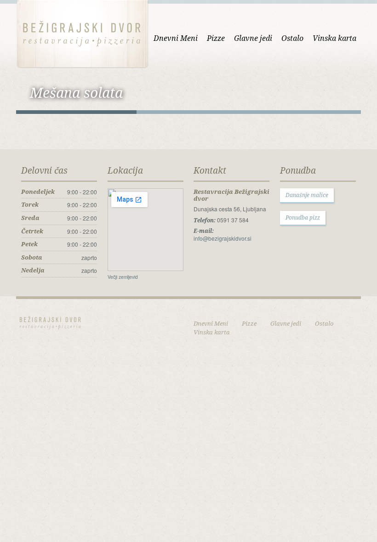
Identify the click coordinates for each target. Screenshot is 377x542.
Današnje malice (307, 195)
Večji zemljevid (123, 276)
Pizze (216, 38)
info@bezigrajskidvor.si (222, 238)
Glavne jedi (253, 38)
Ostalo (292, 38)
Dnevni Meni (176, 38)
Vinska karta (334, 38)
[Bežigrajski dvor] (82, 32)
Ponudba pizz (303, 217)
